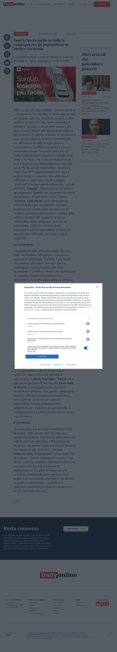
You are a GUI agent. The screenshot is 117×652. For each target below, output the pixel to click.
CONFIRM (42, 356)
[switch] (87, 323)
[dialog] (58, 326)
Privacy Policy (71, 365)
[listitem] (58, 318)
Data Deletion (46, 365)
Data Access (58, 365)
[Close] (98, 287)
